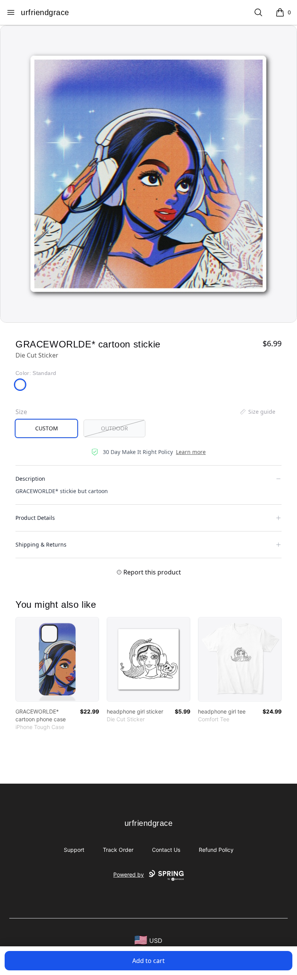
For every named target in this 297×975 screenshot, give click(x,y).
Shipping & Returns (41, 544)
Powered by (128, 874)
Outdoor (114, 428)
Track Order (118, 849)
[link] (57, 659)
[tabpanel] (148, 174)
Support (74, 849)
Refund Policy (216, 849)
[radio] (46, 428)
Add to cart (148, 960)
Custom (46, 428)
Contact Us (166, 849)
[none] (257, 412)
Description (30, 478)
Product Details (35, 517)
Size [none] (21, 412)
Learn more (191, 452)
